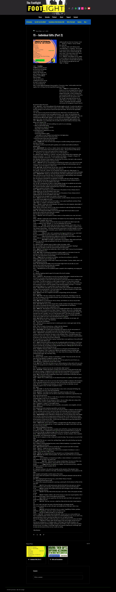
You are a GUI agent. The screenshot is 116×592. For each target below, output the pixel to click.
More (85, 22)
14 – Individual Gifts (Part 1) (34, 559)
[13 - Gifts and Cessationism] (58, 551)
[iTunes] (72, 8)
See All (88, 543)
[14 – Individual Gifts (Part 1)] (36, 551)
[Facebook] (79, 8)
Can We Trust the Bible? (40, 22)
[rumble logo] (85, 8)
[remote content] (67, 74)
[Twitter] (113, 304)
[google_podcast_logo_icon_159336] (69, 8)
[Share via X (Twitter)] (37, 534)
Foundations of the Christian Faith (56, 22)
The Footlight (34, 3)
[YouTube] (89, 8)
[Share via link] (43, 534)
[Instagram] (82, 8)
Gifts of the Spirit (71, 22)
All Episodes (29, 22)
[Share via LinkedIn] (40, 534)
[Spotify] (75, 8)
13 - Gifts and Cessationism (56, 559)
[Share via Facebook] (33, 534)
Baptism (79, 22)
